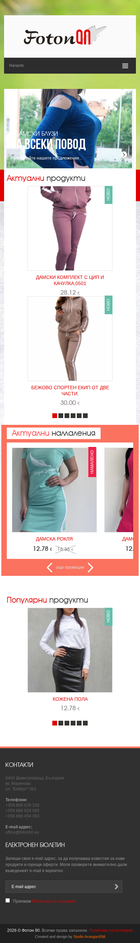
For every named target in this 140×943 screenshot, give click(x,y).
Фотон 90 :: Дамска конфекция (70, 34)
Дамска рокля (54, 539)
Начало (16, 65)
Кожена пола (70, 699)
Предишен (49, 567)
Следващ (90, 567)
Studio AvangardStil (89, 937)
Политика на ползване (54, 901)
